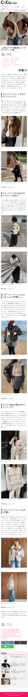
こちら (12, 187)
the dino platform (15, 695)
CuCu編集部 (8, 54)
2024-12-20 (8, 53)
